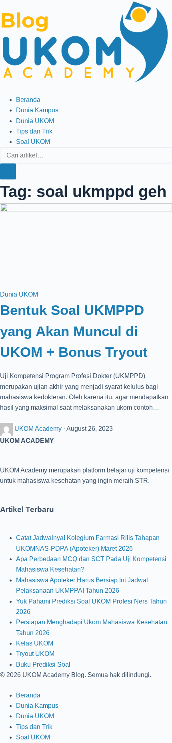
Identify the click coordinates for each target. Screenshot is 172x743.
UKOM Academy (38, 428)
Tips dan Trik (34, 131)
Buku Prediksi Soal (43, 664)
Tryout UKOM (35, 653)
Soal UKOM (33, 141)
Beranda (28, 99)
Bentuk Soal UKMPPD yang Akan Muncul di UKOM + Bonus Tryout (74, 331)
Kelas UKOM (34, 643)
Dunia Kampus (37, 110)
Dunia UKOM (35, 121)
